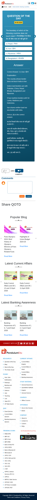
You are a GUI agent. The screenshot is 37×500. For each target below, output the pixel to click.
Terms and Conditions (14, 497)
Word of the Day (9, 367)
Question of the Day (10, 361)
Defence (7, 390)
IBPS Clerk (8, 439)
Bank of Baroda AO (10, 450)
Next (36, 238)
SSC (6, 393)
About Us (24, 418)
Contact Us (25, 421)
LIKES (12, 171)
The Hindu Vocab (9, 370)
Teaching (7, 396)
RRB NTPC (8, 434)
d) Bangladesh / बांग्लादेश (15, 58)
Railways (7, 382)
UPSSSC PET (8, 487)
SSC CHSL (8, 461)
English (24, 390)
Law (6, 398)
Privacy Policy (25, 497)
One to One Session (27, 408)
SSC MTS (7, 466)
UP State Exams (9, 404)
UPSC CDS (8, 455)
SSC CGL (7, 463)
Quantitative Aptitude (27, 387)
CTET (6, 469)
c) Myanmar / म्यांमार (13, 53)
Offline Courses (26, 400)
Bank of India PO (9, 444)
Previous (1, 238)
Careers (24, 423)
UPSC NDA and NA (10, 458)
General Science (26, 393)
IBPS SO (7, 436)
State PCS (7, 401)
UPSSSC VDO (9, 482)
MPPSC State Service (11, 479)
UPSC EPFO (8, 447)
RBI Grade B (8, 453)
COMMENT (28, 196)
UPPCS (7, 477)
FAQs (23, 426)
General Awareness (27, 385)
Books (23, 410)
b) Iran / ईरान (11, 49)
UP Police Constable (10, 485)
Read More (8, 256)
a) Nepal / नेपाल (11, 44)
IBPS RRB (7, 442)
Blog (6, 364)
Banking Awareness (27, 377)
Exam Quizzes (9, 411)
